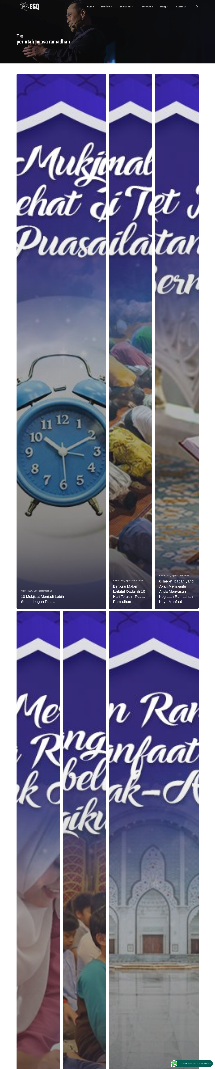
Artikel (24, 590)
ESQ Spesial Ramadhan (40, 590)
